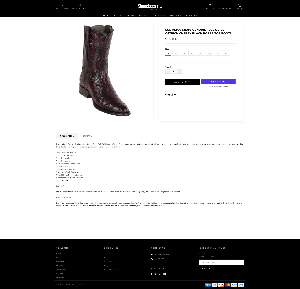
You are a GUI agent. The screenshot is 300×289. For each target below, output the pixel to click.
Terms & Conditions (110, 262)
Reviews (87, 136)
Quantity (169, 67)
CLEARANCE (60, 278)
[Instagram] (172, 95)
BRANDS (59, 266)
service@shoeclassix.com (163, 254)
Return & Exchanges (111, 270)
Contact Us (108, 258)
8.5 (176, 53)
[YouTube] (175, 95)
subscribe (208, 269)
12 (168, 59)
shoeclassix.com (68, 285)
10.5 (209, 53)
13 (176, 59)
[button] (210, 6)
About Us (107, 254)
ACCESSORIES (61, 270)
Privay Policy (108, 266)
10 (200, 53)
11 (217, 53)
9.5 (192, 53)
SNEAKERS (60, 262)
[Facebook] (166, 95)
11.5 (225, 53)
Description (67, 136)
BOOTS (58, 258)
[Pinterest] (169, 95)
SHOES (58, 254)
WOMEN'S (59, 274)
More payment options (218, 87)
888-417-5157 (62, 8)
